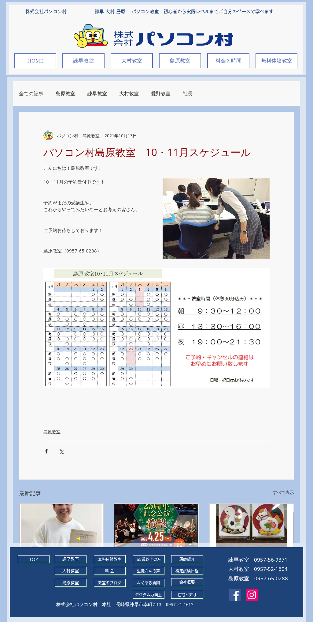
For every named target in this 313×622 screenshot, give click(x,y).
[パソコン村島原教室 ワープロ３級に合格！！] (61, 527)
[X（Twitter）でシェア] (61, 451)
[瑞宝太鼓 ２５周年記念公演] (156, 527)
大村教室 (129, 93)
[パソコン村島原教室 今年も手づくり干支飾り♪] (252, 527)
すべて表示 (283, 492)
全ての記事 (31, 93)
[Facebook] (235, 595)
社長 (188, 93)
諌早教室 (97, 93)
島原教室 (65, 93)
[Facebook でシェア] (46, 451)
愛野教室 (161, 93)
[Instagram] (252, 595)
